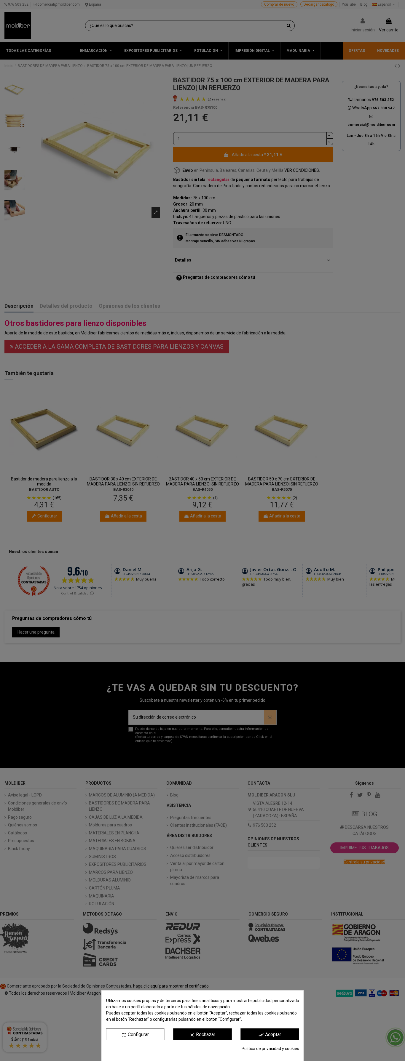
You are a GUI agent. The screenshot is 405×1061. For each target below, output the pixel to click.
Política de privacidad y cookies (270, 1048)
